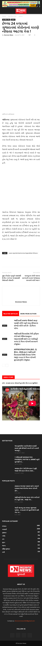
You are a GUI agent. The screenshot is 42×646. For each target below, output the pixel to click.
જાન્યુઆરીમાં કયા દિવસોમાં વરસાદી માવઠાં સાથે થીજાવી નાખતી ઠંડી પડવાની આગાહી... (27, 448)
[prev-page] (3, 365)
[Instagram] (18, 635)
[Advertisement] (21, 60)
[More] (24, 87)
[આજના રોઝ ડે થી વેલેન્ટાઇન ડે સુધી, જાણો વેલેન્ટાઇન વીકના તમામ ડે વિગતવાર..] (7, 471)
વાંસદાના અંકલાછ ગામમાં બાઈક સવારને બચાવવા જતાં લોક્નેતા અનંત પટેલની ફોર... (27, 488)
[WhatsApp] (19, 87)
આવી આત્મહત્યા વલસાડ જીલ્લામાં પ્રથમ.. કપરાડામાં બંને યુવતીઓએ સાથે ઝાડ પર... (27, 510)
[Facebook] (4, 87)
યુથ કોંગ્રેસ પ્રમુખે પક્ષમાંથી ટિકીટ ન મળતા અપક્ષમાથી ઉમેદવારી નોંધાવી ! (11, 278)
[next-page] (7, 365)
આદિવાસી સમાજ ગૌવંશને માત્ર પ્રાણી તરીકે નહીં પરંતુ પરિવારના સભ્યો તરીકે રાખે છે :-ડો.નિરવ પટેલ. (26, 324)
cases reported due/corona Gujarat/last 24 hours (23, 253)
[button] (3, 11)
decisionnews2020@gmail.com (25, 621)
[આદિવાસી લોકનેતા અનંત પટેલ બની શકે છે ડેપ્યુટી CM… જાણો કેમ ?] (7, 500)
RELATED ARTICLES (10, 314)
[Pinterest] (14, 87)
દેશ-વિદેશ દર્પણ (12, 16)
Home (4, 16)
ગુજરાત (21, 16)
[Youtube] (30, 635)
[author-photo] (21, 299)
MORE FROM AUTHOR (28, 314)
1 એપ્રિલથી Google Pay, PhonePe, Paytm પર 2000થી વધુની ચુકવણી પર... (27, 459)
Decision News (8, 35)
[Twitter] (9, 87)
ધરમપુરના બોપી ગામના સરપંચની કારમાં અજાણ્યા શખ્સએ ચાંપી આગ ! (31, 278)
